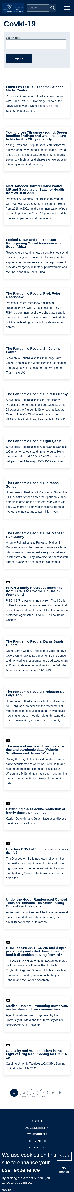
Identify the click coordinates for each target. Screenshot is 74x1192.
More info (6, 1189)
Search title (13, 37)
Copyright (37, 1141)
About (37, 1121)
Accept (64, 1156)
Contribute (37, 1134)
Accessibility (37, 1128)
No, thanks (64, 1170)
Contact (37, 1147)
